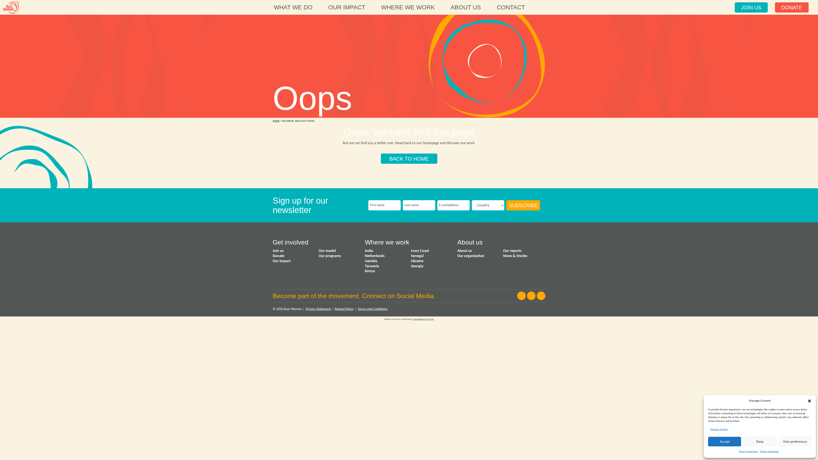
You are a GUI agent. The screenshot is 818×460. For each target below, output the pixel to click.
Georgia (417, 266)
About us (466, 7)
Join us (278, 251)
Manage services (719, 429)
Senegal (417, 256)
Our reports (512, 251)
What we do (293, 7)
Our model (327, 251)
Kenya (370, 271)
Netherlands (375, 256)
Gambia (371, 261)
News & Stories (515, 256)
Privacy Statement (748, 451)
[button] (809, 401)
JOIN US (751, 7)
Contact (511, 7)
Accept (725, 441)
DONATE (791, 7)
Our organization (470, 256)
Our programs (330, 256)
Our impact (346, 7)
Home (276, 121)
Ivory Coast (420, 251)
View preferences (795, 441)
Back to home (409, 159)
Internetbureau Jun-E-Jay (423, 319)
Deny (760, 441)
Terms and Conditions (372, 309)
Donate (278, 256)
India (369, 251)
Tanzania (372, 266)
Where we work (408, 7)
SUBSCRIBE (523, 205)
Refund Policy (344, 309)
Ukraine (417, 261)
